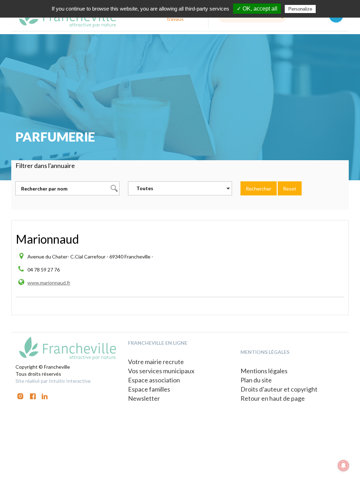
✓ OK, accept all (257, 9)
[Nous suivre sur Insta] (20, 395)
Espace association (154, 380)
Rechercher (258, 189)
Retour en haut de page (272, 398)
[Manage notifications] (343, 465)
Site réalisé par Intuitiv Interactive (53, 381)
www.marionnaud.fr (48, 283)
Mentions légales (264, 371)
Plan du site (256, 380)
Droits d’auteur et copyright (278, 389)
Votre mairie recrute (156, 362)
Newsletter (144, 398)
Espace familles (149, 389)
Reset (289, 189)
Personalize (300, 9)
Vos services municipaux (161, 371)
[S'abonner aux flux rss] (33, 395)
